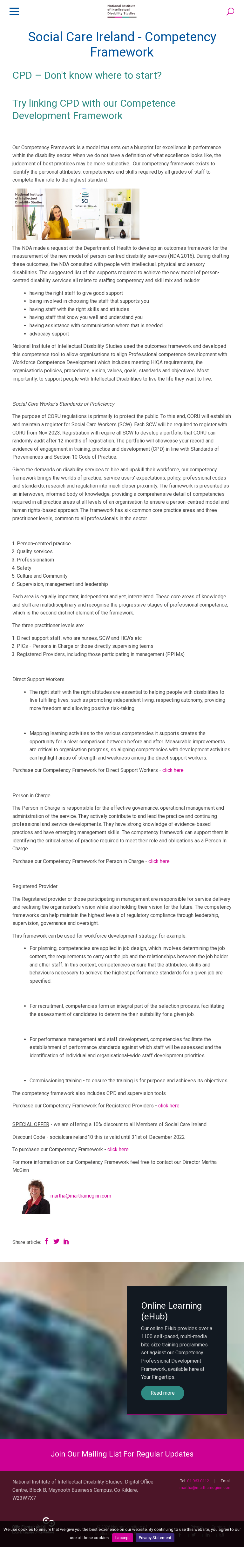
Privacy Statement (155, 1537)
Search (230, 12)
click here (173, 770)
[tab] (122, 1454)
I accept (122, 1537)
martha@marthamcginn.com (81, 1196)
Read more (163, 1393)
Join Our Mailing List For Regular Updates (122, 1454)
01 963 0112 (198, 1480)
